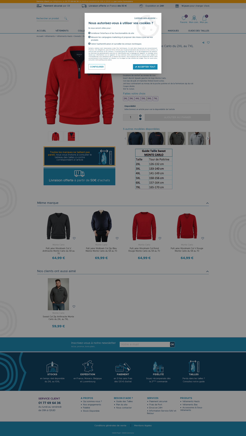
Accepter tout (146, 67)
